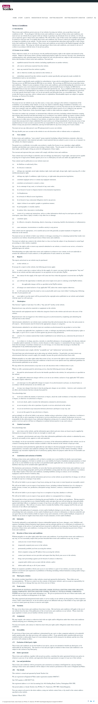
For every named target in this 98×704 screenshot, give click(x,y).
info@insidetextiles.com (7, 1)
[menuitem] (15, 18)
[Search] (95, 18)
